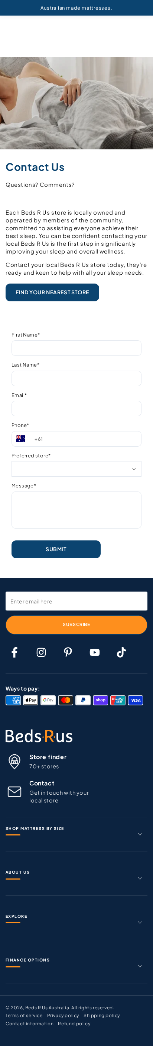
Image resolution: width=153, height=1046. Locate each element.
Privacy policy (63, 1015)
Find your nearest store (52, 292)
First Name (26, 335)
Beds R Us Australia (47, 1007)
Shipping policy (102, 1015)
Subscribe (76, 624)
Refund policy (74, 1023)
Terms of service (24, 1015)
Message (24, 486)
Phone (20, 425)
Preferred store (31, 456)
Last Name (25, 365)
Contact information (29, 1023)
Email (19, 395)
